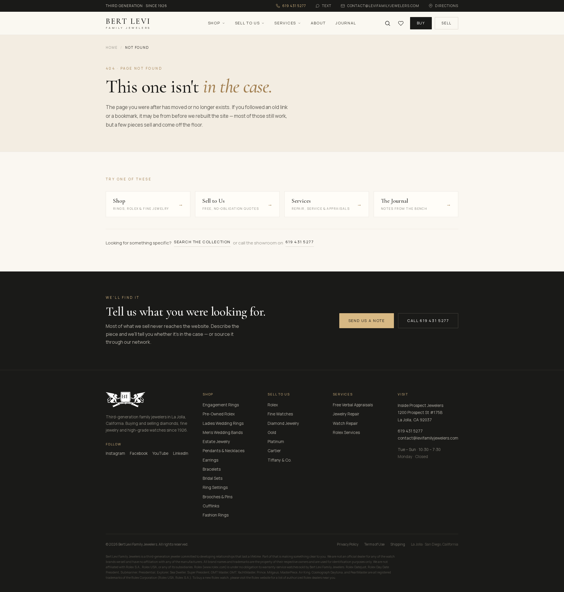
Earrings (210, 460)
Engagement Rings (221, 404)
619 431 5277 (300, 241)
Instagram (115, 453)
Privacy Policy (347, 544)
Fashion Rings (216, 515)
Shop (214, 23)
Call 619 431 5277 (428, 320)
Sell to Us (247, 23)
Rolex (273, 404)
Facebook (139, 453)
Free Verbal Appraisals (353, 404)
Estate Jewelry (216, 441)
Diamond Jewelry (283, 423)
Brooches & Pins (217, 496)
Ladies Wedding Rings (223, 423)
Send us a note (366, 320)
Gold (272, 432)
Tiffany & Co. (279, 460)
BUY (421, 23)
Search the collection (202, 241)
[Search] (388, 23)
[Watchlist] (401, 23)
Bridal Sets (212, 478)
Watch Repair (345, 423)
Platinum (276, 441)
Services (285, 23)
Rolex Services (346, 432)
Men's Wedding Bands (223, 432)
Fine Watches (280, 414)
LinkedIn (180, 453)
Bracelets (212, 469)
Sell (446, 23)
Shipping (397, 544)
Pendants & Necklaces (223, 450)
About (318, 23)
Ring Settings (215, 487)
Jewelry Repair (346, 414)
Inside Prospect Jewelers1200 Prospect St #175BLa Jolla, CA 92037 (420, 412)
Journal (345, 23)
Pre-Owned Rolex (219, 414)
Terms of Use (374, 544)
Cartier (274, 450)
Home (112, 47)
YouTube (160, 453)
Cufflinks (211, 506)
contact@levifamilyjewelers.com (428, 438)
